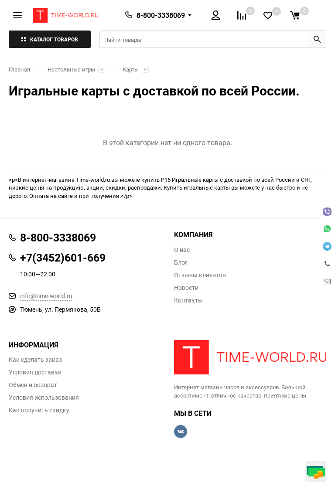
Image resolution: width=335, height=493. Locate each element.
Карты (131, 69)
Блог (181, 262)
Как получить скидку (39, 410)
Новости (186, 288)
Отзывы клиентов (200, 275)
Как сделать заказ (35, 360)
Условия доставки (35, 372)
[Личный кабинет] (216, 15)
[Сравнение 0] (241, 15)
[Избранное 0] (267, 15)
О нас (182, 250)
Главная (19, 69)
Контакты (188, 300)
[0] (295, 15)
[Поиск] (317, 39)
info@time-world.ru (46, 296)
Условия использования (44, 397)
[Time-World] (250, 357)
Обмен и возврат (33, 385)
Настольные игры (71, 69)
